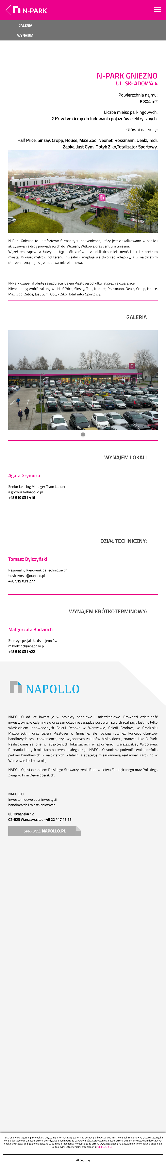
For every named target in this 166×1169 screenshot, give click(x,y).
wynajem (25, 35)
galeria (25, 25)
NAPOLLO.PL (54, 831)
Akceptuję (83, 1160)
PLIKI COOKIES (104, 1147)
